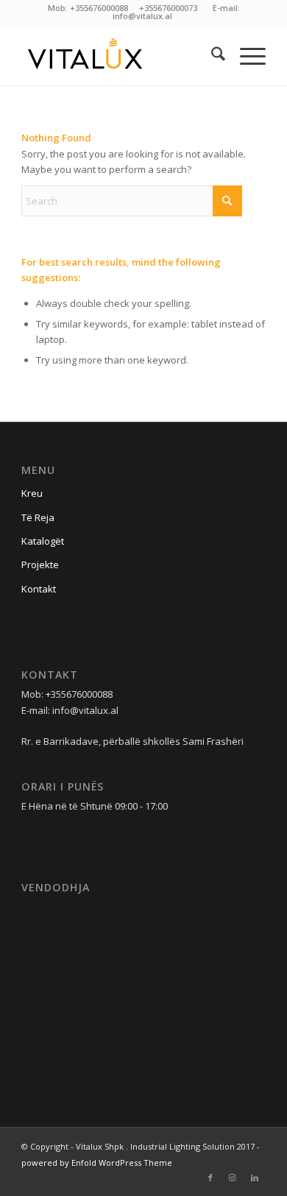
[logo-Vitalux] (118, 55)
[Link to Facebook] (210, 1178)
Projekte (40, 564)
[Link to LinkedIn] (255, 1178)
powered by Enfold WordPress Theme (96, 1162)
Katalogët (42, 541)
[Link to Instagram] (233, 1178)
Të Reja (37, 517)
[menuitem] (210, 55)
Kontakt (38, 588)
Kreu (32, 493)
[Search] (210, 55)
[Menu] (245, 55)
